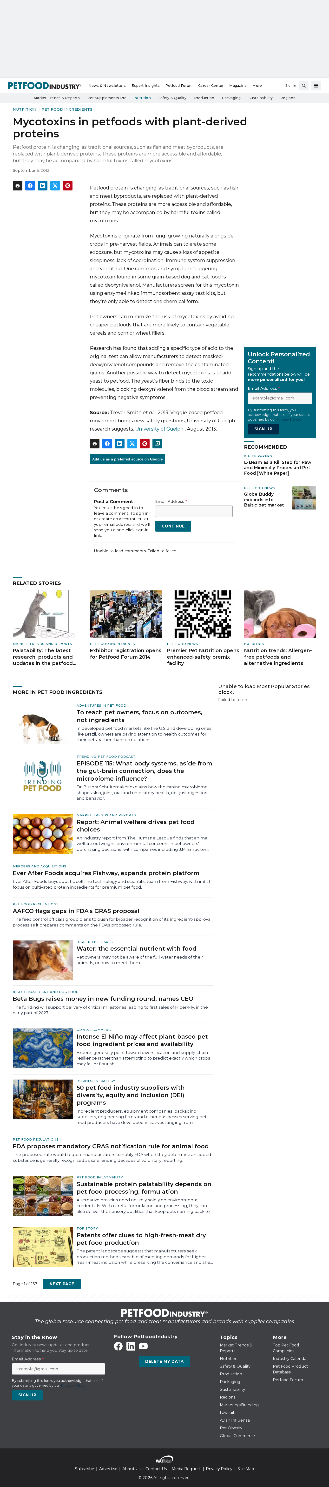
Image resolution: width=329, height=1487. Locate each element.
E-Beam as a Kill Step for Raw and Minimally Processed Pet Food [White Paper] (277, 468)
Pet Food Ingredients (67, 109)
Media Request (186, 1469)
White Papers (258, 456)
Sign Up (263, 429)
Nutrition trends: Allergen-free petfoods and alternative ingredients (278, 657)
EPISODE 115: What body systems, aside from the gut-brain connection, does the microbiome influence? (144, 771)
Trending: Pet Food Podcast (106, 756)
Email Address (171, 502)
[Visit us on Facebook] (118, 1346)
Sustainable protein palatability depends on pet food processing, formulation (144, 1188)
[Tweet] (55, 185)
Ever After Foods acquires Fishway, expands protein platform (106, 873)
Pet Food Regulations (36, 904)
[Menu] (316, 85)
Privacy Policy (219, 1469)
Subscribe (84, 1469)
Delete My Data (164, 1361)
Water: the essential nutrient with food (137, 948)
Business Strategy (96, 1081)
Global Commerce (95, 1030)
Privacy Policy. (289, 419)
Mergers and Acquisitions (39, 866)
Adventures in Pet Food (101, 705)
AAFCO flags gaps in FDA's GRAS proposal (76, 910)
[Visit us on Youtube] (143, 1346)
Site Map (245, 1469)
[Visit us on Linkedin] (130, 1346)
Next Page (62, 1284)
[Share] (30, 185)
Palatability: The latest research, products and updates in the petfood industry (43, 657)
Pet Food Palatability (100, 1177)
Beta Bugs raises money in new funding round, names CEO (103, 998)
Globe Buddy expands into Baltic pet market (264, 500)
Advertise (108, 1469)
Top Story (87, 1228)
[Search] (304, 85)
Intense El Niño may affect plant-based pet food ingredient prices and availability (142, 1040)
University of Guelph (159, 429)
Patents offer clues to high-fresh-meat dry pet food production (141, 1239)
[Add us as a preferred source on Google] (157, 443)
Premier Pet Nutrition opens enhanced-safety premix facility (203, 657)
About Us (131, 1469)
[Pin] (67, 185)
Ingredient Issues (95, 942)
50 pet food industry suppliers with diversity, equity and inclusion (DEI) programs (131, 1095)
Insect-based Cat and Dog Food (46, 992)
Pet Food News (259, 488)
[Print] (17, 185)
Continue (173, 526)
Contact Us (156, 1469)
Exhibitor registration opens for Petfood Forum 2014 (125, 654)
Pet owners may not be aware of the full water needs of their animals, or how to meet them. (140, 960)
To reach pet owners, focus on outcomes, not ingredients (139, 716)
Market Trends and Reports (42, 644)
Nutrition (25, 109)
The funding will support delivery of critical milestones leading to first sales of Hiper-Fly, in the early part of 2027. (110, 1010)
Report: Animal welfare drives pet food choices (136, 825)
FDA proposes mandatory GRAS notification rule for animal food (111, 1146)
